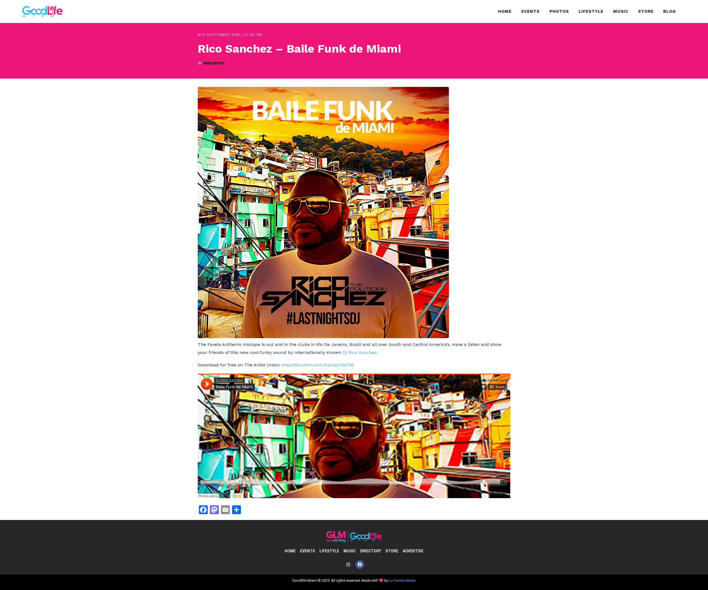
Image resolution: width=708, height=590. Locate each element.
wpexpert (214, 63)
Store (646, 11)
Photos (559, 11)
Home (505, 11)
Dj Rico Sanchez (360, 352)
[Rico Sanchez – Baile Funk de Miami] (323, 336)
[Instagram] (348, 564)
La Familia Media (402, 580)
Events (530, 11)
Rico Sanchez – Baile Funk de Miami (299, 48)
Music (620, 11)
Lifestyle (591, 11)
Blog (669, 11)
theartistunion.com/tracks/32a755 (318, 365)
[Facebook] (359, 564)
